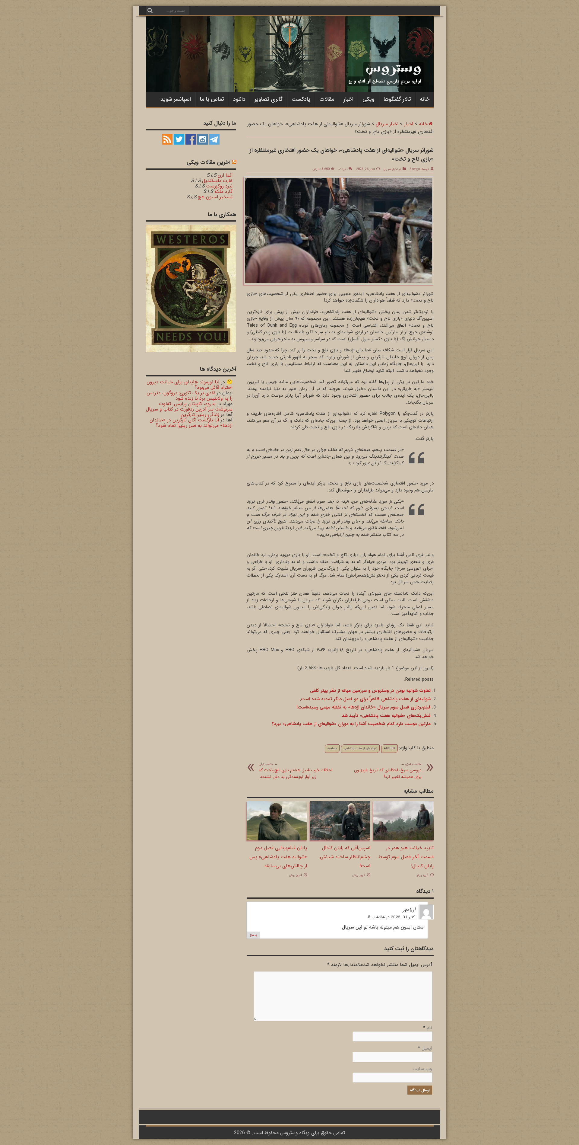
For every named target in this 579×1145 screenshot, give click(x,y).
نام (429, 1027)
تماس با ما (212, 99)
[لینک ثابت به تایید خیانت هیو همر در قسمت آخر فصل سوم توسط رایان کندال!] (403, 839)
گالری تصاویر (269, 99)
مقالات (326, 99)
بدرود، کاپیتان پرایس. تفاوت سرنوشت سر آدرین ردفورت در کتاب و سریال (189, 406)
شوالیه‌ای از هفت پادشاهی (360, 748)
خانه (424, 99)
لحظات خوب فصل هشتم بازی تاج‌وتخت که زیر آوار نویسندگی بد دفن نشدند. (295, 770)
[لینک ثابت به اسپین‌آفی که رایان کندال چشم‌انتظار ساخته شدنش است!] (340, 839)
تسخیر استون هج (215, 197)
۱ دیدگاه (342, 169)
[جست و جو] (150, 10)
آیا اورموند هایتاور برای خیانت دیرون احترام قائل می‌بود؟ (190, 384)
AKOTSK (389, 748)
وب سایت (422, 1069)
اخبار (348, 99)
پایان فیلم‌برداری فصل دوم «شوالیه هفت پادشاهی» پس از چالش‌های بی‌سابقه (278, 857)
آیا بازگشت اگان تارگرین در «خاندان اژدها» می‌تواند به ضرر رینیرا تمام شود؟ (191, 422)
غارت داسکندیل (217, 180)
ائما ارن (225, 175)
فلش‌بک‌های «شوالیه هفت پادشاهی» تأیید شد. (386, 715)
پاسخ (253, 935)
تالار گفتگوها (397, 99)
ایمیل (427, 1048)
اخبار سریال (387, 124)
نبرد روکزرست (219, 186)
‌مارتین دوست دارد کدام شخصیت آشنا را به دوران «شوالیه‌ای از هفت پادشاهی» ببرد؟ (351, 724)
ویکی (368, 99)
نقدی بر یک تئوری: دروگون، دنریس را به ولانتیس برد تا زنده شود (190, 395)
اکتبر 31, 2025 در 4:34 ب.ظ (391, 917)
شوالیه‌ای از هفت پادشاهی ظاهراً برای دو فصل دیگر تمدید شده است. (365, 699)
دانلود (239, 99)
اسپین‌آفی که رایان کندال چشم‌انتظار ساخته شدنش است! (345, 857)
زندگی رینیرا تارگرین (200, 414)
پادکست (301, 99)
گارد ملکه (223, 191)
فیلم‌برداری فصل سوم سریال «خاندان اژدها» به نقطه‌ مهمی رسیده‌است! (363, 707)
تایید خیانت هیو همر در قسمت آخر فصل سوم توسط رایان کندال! (406, 857)
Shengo (415, 169)
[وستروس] (290, 79)
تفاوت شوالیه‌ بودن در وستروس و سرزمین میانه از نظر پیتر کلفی (370, 690)
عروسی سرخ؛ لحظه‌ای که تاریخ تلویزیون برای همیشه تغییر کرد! (388, 770)
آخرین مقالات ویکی (208, 162)
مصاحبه (332, 748)
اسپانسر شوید (175, 99)
